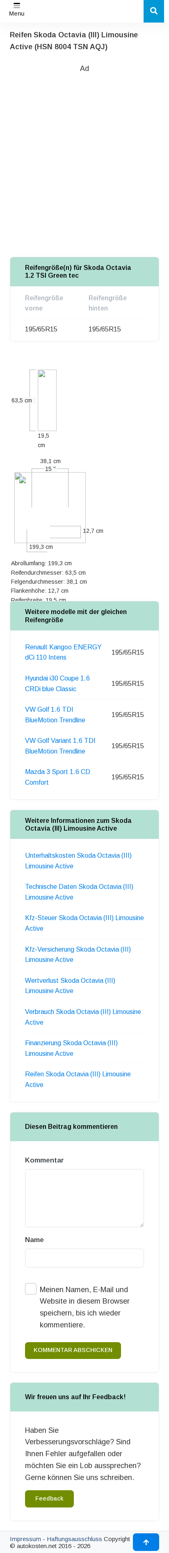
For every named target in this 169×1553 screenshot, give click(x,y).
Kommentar (44, 1160)
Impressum (25, 1538)
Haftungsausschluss (74, 1538)
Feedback (49, 1498)
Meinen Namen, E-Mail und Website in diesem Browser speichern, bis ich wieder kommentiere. (85, 1307)
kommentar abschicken (73, 1350)
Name (34, 1240)
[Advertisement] (84, 158)
